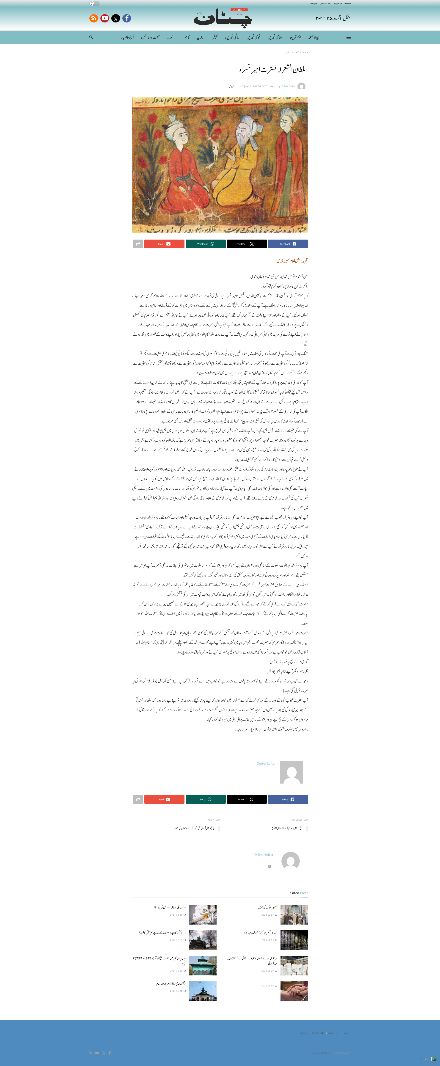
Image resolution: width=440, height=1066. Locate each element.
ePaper (314, 3)
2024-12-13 (268, 940)
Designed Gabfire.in (322, 1053)
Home (348, 3)
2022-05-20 (260, 86)
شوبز (170, 37)
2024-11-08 (268, 985)
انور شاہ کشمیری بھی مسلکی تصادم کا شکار (260, 932)
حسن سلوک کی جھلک (267, 907)
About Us (337, 3)
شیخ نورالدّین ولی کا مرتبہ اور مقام (171, 983)
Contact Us (325, 3)
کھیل (215, 37)
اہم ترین (295, 37)
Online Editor (288, 86)
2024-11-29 (268, 970)
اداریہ (200, 37)
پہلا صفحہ (313, 37)
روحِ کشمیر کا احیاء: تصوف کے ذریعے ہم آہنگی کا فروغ (162, 932)
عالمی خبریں (232, 37)
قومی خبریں (253, 37)
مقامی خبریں (275, 37)
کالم (187, 37)
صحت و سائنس (150, 37)
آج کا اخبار (127, 37)
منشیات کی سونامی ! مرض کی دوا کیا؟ (170, 907)
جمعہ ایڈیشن (290, 52)
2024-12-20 (268, 915)
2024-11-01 (176, 991)
